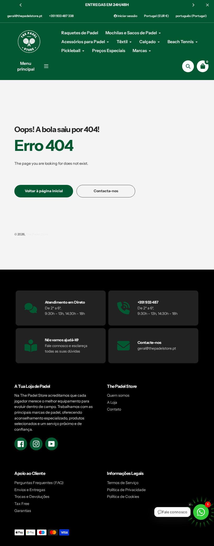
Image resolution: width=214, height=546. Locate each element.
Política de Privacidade (126, 489)
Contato (114, 409)
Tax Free (21, 503)
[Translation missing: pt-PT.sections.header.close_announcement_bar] (207, 5)
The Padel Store (37, 234)
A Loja (112, 402)
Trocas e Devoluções (31, 496)
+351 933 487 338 (61, 16)
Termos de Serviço (122, 482)
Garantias (22, 510)
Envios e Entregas (29, 489)
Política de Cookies (123, 496)
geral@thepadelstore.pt (24, 16)
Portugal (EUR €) (156, 16)
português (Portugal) (191, 16)
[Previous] (20, 5)
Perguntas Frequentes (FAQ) (39, 482)
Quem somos (118, 395)
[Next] (193, 5)
